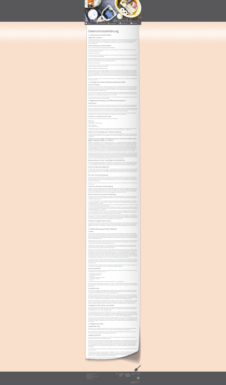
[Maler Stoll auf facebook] (138, 378)
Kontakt (138, 373)
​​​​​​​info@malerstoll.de (90, 378)
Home (117, 373)
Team (120, 376)
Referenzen (134, 373)
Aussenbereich (127, 375)
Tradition (120, 375)
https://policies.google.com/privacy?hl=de (108, 333)
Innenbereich (127, 376)
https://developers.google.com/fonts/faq (120, 331)
